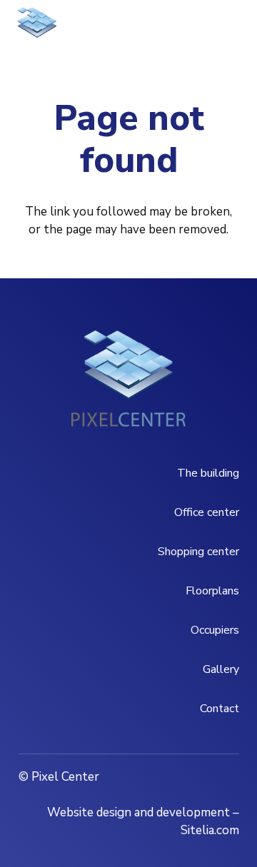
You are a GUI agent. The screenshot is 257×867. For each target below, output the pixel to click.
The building (208, 473)
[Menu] (154, 28)
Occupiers (215, 630)
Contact (219, 708)
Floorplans (212, 591)
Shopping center (198, 551)
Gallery (221, 669)
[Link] (37, 28)
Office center (206, 512)
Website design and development (138, 812)
